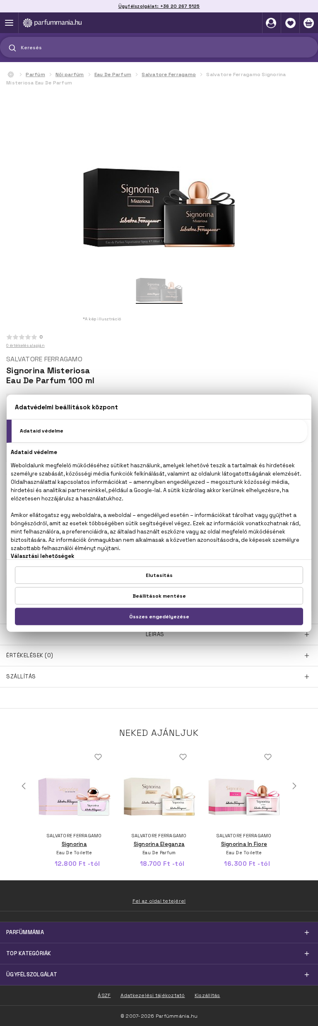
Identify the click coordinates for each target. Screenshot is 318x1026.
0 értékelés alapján (25, 345)
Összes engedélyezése (159, 616)
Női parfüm (69, 74)
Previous (23, 786)
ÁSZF (104, 995)
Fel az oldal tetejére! (159, 901)
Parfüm (35, 74)
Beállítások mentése (159, 595)
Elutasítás (159, 575)
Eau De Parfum (112, 74)
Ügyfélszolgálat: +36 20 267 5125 (159, 6)
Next (294, 786)
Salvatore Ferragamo (169, 74)
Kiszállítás (207, 995)
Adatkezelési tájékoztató (152, 995)
